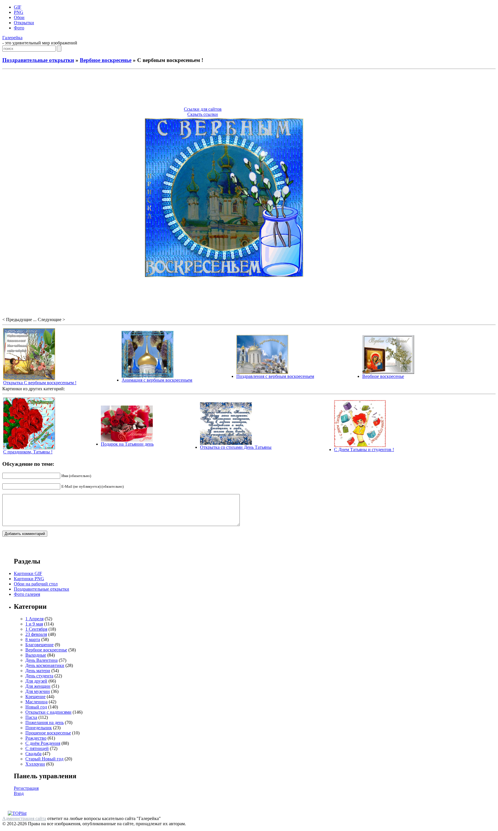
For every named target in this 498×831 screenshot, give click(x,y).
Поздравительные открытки (38, 60)
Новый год (36, 706)
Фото (19, 27)
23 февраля (36, 634)
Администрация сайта (24, 818)
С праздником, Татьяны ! (27, 451)
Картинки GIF (28, 573)
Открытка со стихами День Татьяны (235, 447)
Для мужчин (37, 691)
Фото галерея (27, 594)
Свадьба (33, 753)
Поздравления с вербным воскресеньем (275, 376)
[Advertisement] (249, 88)
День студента (39, 675)
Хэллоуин (35, 764)
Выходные (35, 655)
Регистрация (26, 788)
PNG (18, 12)
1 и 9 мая (34, 623)
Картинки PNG (29, 578)
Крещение (35, 696)
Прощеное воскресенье (48, 732)
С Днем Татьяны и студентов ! (364, 449)
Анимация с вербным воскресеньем (157, 380)
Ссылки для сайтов (203, 109)
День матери (37, 670)
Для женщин (37, 686)
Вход (19, 793)
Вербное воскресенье (105, 60)
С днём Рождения (42, 743)
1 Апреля (34, 618)
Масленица (36, 701)
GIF (17, 7)
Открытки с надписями (48, 712)
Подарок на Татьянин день (127, 444)
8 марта (32, 639)
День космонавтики (44, 665)
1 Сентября (36, 629)
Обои (19, 17)
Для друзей (36, 681)
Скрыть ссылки (202, 114)
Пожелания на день (44, 722)
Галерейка (12, 37)
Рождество (35, 738)
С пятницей (37, 748)
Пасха (31, 717)
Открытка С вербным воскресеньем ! (39, 382)
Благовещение (39, 644)
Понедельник (38, 727)
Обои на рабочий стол (36, 583)
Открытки (24, 22)
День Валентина (41, 660)
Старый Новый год (44, 758)
